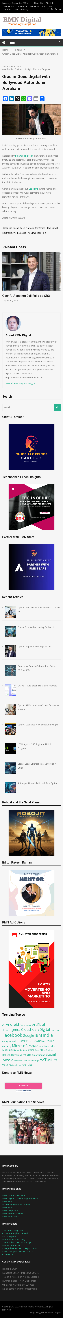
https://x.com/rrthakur (52, 9)
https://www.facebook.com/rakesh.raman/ (47, 9)
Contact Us (7, 1254)
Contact (8, 9)
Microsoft (20, 1045)
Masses (37, 69)
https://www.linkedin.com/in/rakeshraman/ (60, 9)
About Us (38, 3)
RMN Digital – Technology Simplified (20, 1198)
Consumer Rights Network (15, 1233)
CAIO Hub (47, 6)
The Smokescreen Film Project (17, 1242)
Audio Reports (9, 1236)
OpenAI (38, 1050)
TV (42, 1060)
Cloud (26, 1029)
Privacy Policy (21, 9)
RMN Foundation (10, 1216)
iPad (36, 1041)
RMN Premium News (12, 1213)
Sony (24, 1060)
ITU (49, 1041)
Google (28, 1035)
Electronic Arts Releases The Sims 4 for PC (23, 232)
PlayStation (47, 1050)
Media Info (9, 6)
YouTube (27, 1064)
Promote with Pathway (13, 1239)
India (48, 1035)
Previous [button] (4, 281)
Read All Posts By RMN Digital (20, 383)
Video (5, 1064)
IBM (38, 1035)
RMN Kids (7, 1201)
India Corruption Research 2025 (17, 1251)
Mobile (33, 1046)
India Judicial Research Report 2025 (19, 1248)
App (23, 1024)
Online (31, 1049)
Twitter (50, 1060)
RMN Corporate (10, 1210)
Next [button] (58, 281)
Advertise (22, 6)
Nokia (25, 1050)
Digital (44, 1029)
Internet (23, 1040)
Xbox (18, 1065)
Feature (18, 69)
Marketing (6, 1046)
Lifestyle (28, 69)
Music (41, 1046)
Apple (28, 1025)
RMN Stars (7, 1207)
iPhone (42, 1041)
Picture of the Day (11, 1245)
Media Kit (34, 6)
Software (18, 1060)
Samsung (25, 1055)
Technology (33, 1060)
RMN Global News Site (13, 1195)
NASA (11, 1050)
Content (35, 1030)
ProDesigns (55, 1312)
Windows (12, 1065)
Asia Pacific (7, 69)
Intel (14, 1041)
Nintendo (17, 1050)
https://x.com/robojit (56, 9)
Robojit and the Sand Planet (16, 1204)
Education (55, 1030)
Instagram (6, 1041)
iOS (31, 1041)
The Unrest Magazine (13, 1230)
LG (52, 1041)
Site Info (50, 3)
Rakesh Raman (10, 1054)
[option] (31, 279)
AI (3, 1024)
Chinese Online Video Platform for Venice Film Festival (31, 227)
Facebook (12, 1035)
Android (12, 1024)
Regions (46, 69)
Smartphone (38, 1054)
